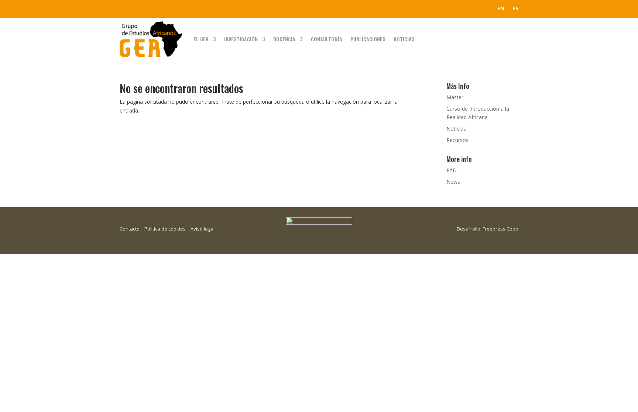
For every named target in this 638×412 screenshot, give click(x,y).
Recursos (457, 139)
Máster (454, 97)
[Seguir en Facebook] (125, 9)
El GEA (201, 39)
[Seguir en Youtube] (155, 9)
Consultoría (326, 39)
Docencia (284, 39)
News (453, 181)
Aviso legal (203, 228)
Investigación (241, 39)
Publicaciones (367, 39)
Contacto (130, 228)
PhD (451, 170)
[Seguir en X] (140, 9)
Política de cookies (165, 228)
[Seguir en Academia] (170, 9)
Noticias (404, 39)
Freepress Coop (500, 228)
